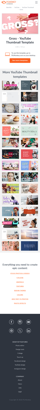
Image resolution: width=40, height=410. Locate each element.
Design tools (20, 349)
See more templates (20, 60)
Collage (20, 277)
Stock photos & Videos (20, 273)
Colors (20, 295)
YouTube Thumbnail (28, 7)
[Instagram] (20, 322)
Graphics (20, 282)
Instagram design (20, 369)
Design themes (20, 290)
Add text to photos (20, 299)
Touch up (20, 357)
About (20, 380)
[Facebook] (11, 322)
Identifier (9, 7)
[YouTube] (28, 322)
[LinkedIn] (28, 330)
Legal (20, 391)
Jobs (20, 388)
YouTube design (20, 365)
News (20, 384)
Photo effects (20, 303)
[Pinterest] (11, 330)
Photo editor (20, 345)
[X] (20, 330)
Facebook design (20, 361)
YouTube (16, 7)
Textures (20, 286)
